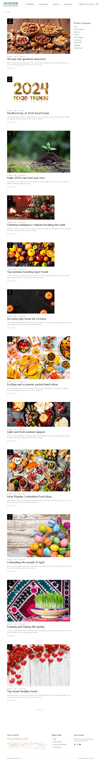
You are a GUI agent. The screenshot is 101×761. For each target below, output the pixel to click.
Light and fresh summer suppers (26, 432)
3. (40, 710)
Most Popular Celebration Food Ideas (29, 496)
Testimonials (57, 747)
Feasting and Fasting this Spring (25, 626)
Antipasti (76, 35)
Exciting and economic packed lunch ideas (32, 384)
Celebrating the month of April (25, 562)
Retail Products (78, 48)
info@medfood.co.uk (17, 738)
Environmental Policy (60, 744)
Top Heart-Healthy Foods (22, 691)
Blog (15, 56)
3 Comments (21, 56)
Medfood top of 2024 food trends (28, 113)
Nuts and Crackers (79, 29)
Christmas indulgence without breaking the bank (36, 225)
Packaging (77, 45)
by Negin (9, 56)
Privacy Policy (57, 742)
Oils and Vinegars (78, 37)
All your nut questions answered (26, 59)
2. (38, 710)
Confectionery (78, 40)
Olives (75, 26)
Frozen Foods (77, 43)
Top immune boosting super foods (27, 272)
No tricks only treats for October (26, 319)
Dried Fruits (77, 32)
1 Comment (21, 110)
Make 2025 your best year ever (26, 178)
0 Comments (22, 222)
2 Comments (21, 689)
